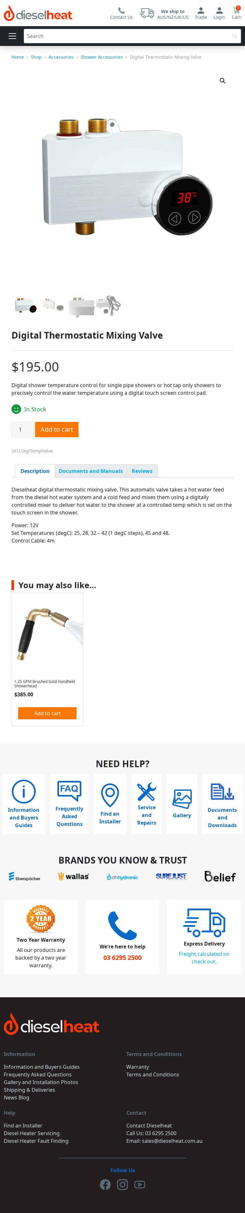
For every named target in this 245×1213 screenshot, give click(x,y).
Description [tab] (35, 471)
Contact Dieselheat (149, 1125)
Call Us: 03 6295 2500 (151, 1133)
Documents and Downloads (222, 817)
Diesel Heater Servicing (32, 1133)
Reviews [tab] (142, 471)
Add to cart (57, 429)
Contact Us (121, 17)
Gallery (182, 815)
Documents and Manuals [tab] (91, 471)
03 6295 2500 (122, 957)
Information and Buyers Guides (24, 817)
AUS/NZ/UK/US (173, 14)
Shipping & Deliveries (29, 1089)
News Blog (16, 1097)
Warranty (137, 1066)
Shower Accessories (102, 57)
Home (17, 57)
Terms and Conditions (152, 1074)
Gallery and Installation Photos (41, 1082)
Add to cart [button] (47, 713)
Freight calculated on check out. (204, 957)
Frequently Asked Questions (69, 816)
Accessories (61, 57)
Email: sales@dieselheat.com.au (164, 1140)
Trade (201, 17)
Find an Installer (110, 817)
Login (219, 17)
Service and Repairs (146, 815)
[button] (222, 80)
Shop (36, 57)
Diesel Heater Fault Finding (36, 1140)
